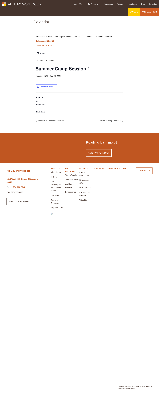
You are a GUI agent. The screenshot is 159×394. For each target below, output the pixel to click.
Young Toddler (71, 175)
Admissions (108, 4)
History (54, 177)
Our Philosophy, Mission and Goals (56, 186)
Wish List (83, 200)
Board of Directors (55, 201)
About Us (78, 4)
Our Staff (55, 195)
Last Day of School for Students (51, 120)
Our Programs (93, 4)
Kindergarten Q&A (85, 181)
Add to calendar (47, 87)
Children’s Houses (69, 185)
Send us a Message (19, 201)
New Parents (85, 188)
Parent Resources (84, 173)
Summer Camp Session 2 (110, 120)
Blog (143, 4)
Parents (120, 4)
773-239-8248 (19, 187)
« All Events (40, 53)
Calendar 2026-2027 (45, 45)
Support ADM (57, 208)
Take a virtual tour (98, 153)
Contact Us (153, 4)
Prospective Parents (84, 194)
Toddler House (71, 180)
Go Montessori (130, 388)
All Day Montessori (18, 170)
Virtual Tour (56, 172)
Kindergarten (70, 192)
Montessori (133, 4)
